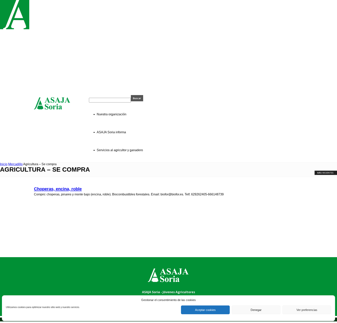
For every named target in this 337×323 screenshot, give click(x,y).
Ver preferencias (306, 310)
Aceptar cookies (205, 310)
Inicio (3, 164)
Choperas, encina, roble (58, 188)
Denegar (256, 310)
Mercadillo (15, 164)
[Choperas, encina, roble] (14, 28)
